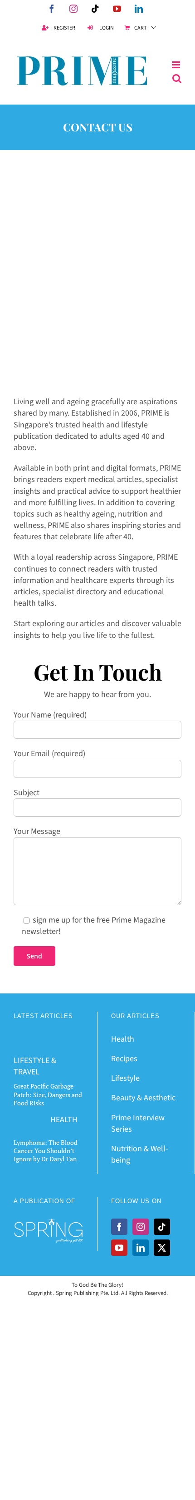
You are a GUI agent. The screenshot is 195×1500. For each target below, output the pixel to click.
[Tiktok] (162, 1227)
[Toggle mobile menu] (176, 65)
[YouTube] (119, 1247)
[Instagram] (140, 1227)
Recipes (124, 1058)
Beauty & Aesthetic (143, 1098)
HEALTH (64, 1119)
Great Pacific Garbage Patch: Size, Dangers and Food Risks (48, 1094)
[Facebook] (119, 1227)
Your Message (37, 831)
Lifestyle (125, 1078)
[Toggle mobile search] (176, 78)
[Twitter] (162, 1247)
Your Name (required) (50, 715)
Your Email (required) (49, 753)
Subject (26, 792)
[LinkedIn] (140, 1247)
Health (122, 1039)
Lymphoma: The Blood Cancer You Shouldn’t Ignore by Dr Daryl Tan (46, 1150)
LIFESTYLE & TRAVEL (35, 1066)
